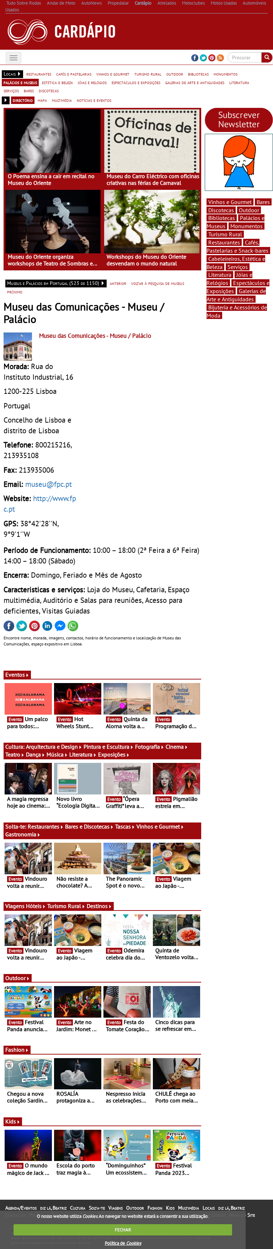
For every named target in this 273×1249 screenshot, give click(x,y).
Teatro (12, 754)
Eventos (15, 674)
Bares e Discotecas (87, 826)
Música (55, 754)
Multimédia (188, 1208)
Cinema (175, 746)
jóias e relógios (92, 82)
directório (23, 100)
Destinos (97, 905)
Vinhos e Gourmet (158, 826)
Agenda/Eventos (21, 1208)
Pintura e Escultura (106, 746)
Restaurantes (43, 826)
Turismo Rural (64, 905)
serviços (11, 90)
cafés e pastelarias (73, 74)
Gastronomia (20, 834)
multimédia (62, 100)
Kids (10, 1121)
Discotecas (221, 210)
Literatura (80, 754)
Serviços (238, 266)
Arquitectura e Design (52, 746)
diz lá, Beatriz (53, 1208)
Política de (123, 1243)
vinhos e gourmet (112, 74)
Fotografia (147, 746)
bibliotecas (198, 74)
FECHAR (123, 1230)
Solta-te (97, 1208)
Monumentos (246, 226)
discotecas (49, 90)
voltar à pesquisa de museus (157, 283)
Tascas (123, 826)
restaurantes (38, 74)
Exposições (111, 754)
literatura (239, 82)
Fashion (15, 1049)
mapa (42, 100)
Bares (263, 201)
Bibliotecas (221, 217)
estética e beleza (57, 82)
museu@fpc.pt (48, 484)
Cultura (77, 1208)
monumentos (225, 74)
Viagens (115, 1208)
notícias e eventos (94, 100)
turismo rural (147, 74)
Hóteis (34, 905)
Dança (33, 754)
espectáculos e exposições (136, 82)
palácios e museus (20, 82)
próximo (14, 291)
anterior (118, 283)
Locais (209, 1208)
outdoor (174, 74)
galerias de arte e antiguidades (194, 82)
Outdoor (15, 977)
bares (29, 90)
